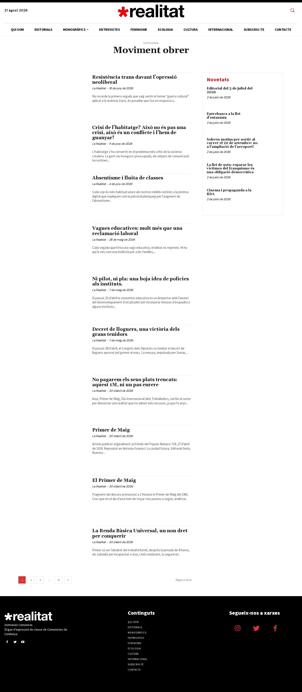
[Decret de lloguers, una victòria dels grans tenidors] (53, 345)
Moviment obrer (117, 61)
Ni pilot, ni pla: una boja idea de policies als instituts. (140, 281)
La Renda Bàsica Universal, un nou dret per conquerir (139, 533)
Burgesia (43, 58)
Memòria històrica (74, 61)
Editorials (151, 58)
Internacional (255, 58)
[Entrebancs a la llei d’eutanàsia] (269, 120)
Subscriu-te (136, 664)
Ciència (56, 58)
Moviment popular (141, 61)
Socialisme (231, 61)
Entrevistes (182, 58)
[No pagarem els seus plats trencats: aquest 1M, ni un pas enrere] (53, 395)
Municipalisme (165, 61)
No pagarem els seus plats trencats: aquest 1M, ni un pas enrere (134, 382)
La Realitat (99, 88)
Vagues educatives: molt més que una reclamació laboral (137, 231)
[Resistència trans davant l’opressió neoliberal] (53, 93)
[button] (292, 10)
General (238, 58)
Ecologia (136, 58)
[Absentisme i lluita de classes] (53, 194)
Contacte (134, 669)
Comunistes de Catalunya (79, 58)
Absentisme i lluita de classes (127, 178)
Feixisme (209, 58)
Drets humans (119, 58)
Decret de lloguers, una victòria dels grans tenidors (136, 332)
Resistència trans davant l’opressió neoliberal (134, 79)
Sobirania (216, 61)
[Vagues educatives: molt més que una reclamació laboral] (53, 244)
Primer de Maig (111, 430)
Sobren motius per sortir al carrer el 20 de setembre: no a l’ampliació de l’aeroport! (232, 143)
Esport (196, 58)
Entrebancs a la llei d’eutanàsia (223, 116)
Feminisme (223, 58)
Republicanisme (187, 61)
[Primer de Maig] (53, 446)
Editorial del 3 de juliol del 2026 (229, 90)
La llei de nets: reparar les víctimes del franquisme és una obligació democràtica (230, 168)
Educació (166, 58)
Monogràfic (96, 61)
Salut (203, 61)
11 (58, 580)
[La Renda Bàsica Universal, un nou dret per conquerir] (53, 547)
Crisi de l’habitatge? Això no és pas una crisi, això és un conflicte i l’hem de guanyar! (139, 133)
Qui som (133, 622)
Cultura (102, 58)
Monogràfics (137, 632)
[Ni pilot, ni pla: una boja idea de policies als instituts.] (53, 295)
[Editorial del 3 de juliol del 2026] (269, 95)
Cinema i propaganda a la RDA (229, 192)
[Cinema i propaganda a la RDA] (269, 197)
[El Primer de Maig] (53, 496)
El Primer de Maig (114, 480)
